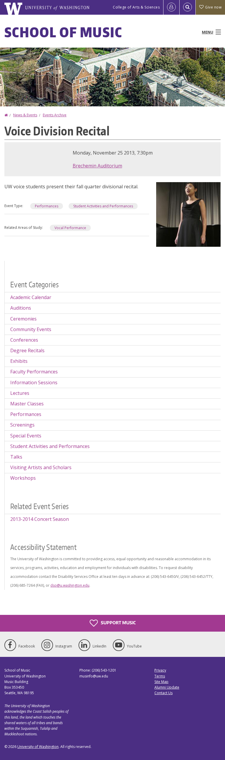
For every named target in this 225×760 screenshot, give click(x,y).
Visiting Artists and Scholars (40, 467)
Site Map (161, 681)
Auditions (20, 308)
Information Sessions (33, 382)
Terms (159, 676)
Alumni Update (166, 687)
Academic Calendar (30, 297)
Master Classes (27, 403)
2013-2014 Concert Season (39, 519)
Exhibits (19, 361)
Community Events (30, 329)
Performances (46, 206)
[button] (188, 214)
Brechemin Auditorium (97, 165)
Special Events (25, 435)
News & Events (25, 115)
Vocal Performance (70, 227)
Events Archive (55, 115)
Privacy (160, 670)
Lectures (19, 393)
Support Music (118, 622)
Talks (16, 457)
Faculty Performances (34, 371)
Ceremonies (23, 319)
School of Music (63, 32)
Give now (213, 7)
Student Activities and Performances (103, 206)
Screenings (22, 425)
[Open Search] (187, 7)
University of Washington (38, 746)
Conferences (24, 340)
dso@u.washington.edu (69, 585)
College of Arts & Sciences (136, 7)
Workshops (23, 478)
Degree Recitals (27, 350)
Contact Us (163, 692)
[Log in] (171, 7)
